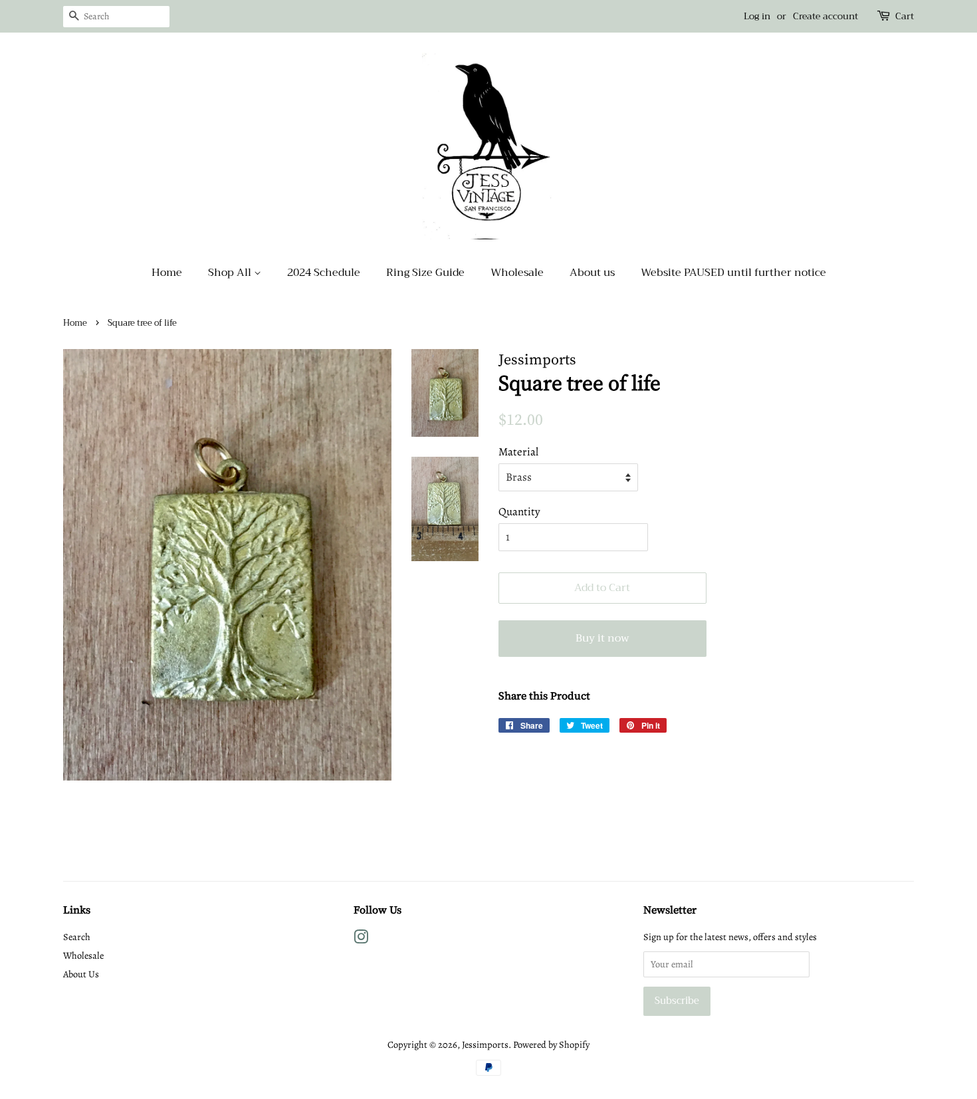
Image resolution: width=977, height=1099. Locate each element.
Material (518, 451)
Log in (757, 16)
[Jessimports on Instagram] (361, 939)
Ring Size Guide (425, 272)
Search (76, 936)
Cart (904, 16)
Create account (825, 16)
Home (167, 272)
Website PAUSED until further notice (733, 272)
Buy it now (602, 638)
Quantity (519, 511)
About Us (81, 974)
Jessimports (485, 1044)
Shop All (231, 272)
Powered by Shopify (551, 1044)
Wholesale (517, 272)
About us (592, 272)
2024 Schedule (323, 272)
